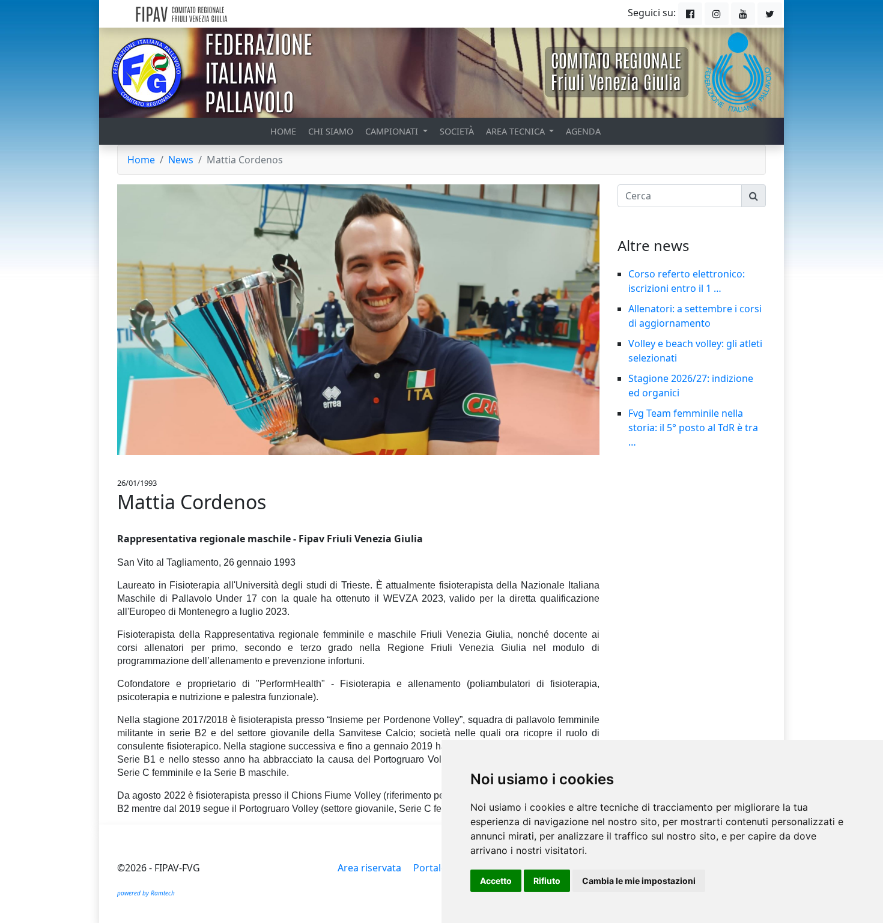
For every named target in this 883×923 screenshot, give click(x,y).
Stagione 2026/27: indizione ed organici (690, 385)
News (180, 159)
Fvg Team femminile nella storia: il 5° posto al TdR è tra (693, 421)
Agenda (583, 131)
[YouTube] (743, 13)
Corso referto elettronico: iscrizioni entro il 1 (686, 281)
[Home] (209, 14)
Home (283, 131)
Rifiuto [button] (546, 881)
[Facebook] (690, 13)
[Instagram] (717, 13)
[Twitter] (769, 13)
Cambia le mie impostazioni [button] (639, 881)
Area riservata (369, 867)
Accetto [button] (496, 881)
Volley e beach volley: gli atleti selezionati (695, 351)
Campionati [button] (392, 131)
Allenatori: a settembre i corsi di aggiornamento (695, 316)
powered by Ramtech (146, 893)
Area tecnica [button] (516, 131)
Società (457, 131)
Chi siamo (330, 131)
